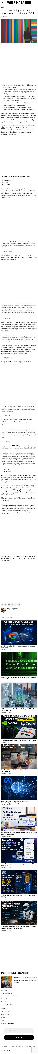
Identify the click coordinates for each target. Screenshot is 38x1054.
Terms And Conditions (7, 1005)
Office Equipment (6, 1011)
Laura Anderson (6, 649)
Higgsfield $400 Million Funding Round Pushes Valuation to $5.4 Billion (18, 678)
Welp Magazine (12, 609)
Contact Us (4, 999)
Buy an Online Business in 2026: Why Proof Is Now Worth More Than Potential (19, 833)
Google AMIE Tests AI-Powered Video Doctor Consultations (15, 770)
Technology (4, 1020)
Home (2, 7)
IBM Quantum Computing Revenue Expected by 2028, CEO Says (18, 896)
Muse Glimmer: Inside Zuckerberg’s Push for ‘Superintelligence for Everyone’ (15, 802)
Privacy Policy (5, 1002)
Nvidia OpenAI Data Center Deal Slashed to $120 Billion (18, 740)
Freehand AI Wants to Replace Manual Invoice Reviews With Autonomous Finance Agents (18, 927)
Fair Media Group (31, 1046)
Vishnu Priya (5, 742)
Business (3, 1017)
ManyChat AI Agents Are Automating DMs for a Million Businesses (18, 864)
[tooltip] (2, 604)
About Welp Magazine (7, 993)
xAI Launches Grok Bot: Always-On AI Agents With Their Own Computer (18, 709)
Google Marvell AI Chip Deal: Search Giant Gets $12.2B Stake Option (18, 646)
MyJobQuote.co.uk (6, 126)
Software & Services (7, 1014)
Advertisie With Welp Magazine (10, 996)
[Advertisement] (19, 64)
